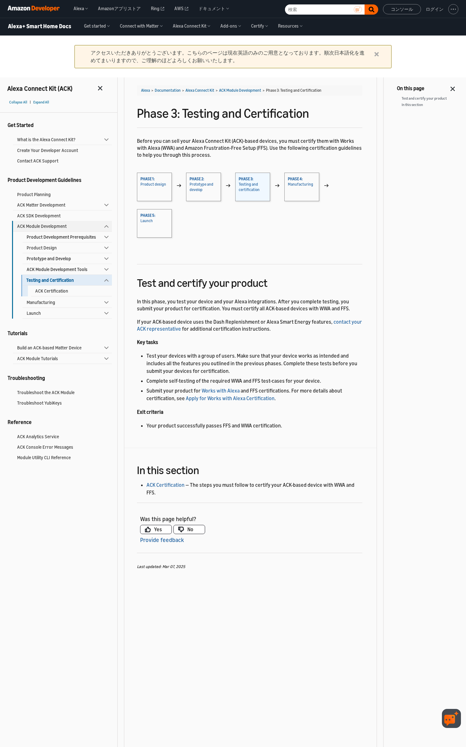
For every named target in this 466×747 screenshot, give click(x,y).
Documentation (168, 90)
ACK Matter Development (41, 205)
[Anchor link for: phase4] (273, 282)
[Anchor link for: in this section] (204, 469)
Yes (158, 529)
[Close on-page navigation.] (453, 87)
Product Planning (34, 194)
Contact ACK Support (37, 160)
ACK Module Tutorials (37, 358)
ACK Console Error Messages (45, 447)
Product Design (42, 247)
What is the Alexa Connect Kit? (46, 139)
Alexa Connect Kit (199, 90)
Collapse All (18, 102)
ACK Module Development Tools (57, 269)
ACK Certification (51, 291)
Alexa (145, 90)
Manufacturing (41, 302)
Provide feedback (162, 539)
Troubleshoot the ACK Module (45, 392)
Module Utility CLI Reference (44, 457)
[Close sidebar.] (100, 88)
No (190, 529)
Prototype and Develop (49, 258)
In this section (412, 104)
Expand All (41, 102)
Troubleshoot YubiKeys (39, 403)
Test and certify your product (424, 98)
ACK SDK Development (39, 215)
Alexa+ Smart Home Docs (39, 26)
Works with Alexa (221, 390)
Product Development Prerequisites (61, 237)
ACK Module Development (42, 226)
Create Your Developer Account (47, 150)
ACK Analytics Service (38, 436)
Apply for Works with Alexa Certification (230, 398)
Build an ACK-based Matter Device (49, 347)
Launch (34, 313)
